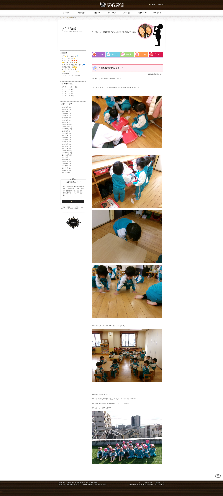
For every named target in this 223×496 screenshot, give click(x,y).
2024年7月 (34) (66, 161)
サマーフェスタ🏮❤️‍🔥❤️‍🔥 (69, 60)
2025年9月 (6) (66, 131)
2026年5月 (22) (66, 113)
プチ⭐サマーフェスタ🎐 (70, 56)
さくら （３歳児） (68, 91)
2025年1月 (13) (66, 148)
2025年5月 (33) (66, 140)
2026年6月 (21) (66, 111)
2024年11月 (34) (67, 153)
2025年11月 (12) (67, 127)
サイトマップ (161, 4)
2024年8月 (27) (66, 159)
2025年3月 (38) (66, 144)
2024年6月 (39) (66, 164)
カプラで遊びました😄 (69, 69)
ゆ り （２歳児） (68, 89)
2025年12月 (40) (67, 124)
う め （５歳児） (68, 96)
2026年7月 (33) (66, 109)
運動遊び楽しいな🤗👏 (69, 67)
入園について (141, 13)
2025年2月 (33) (66, 146)
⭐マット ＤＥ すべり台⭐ (70, 71)
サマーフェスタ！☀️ (68, 58)
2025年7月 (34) (66, 135)
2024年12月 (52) (67, 150)
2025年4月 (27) (66, 142)
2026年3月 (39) (66, 118)
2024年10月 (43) (67, 155)
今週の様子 (65, 73)
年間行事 (96, 13)
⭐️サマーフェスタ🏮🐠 (69, 62)
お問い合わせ (156, 13)
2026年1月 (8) (66, 122)
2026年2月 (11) (66, 120)
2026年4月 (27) (66, 116)
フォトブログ (111, 13)
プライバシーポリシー (146, 482)
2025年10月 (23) (67, 129)
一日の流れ (81, 13)
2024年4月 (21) (66, 168)
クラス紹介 (126, 13)
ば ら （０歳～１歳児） (70, 87)
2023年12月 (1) (66, 172)
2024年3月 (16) (66, 170)
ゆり (161, 74)
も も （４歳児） (68, 93)
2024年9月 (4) (66, 157)
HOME (152, 4)
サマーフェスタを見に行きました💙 (73, 65)
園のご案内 (66, 13)
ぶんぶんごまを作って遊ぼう (71, 75)
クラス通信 (69, 17)
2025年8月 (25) (66, 133)
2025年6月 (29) (66, 137)
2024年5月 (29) (66, 166)
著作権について (159, 482)
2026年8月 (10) (66, 107)
